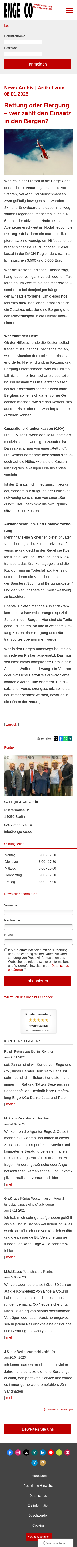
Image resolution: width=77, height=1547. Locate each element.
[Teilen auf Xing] (70, 738)
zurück (11, 724)
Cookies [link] (38, 1525)
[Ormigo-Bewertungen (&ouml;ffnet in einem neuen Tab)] (34, 1463)
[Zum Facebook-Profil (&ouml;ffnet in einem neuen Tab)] (10, 1452)
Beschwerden (39, 1515)
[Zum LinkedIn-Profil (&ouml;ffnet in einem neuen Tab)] (43, 1452)
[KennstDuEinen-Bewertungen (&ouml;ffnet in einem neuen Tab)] (43, 1463)
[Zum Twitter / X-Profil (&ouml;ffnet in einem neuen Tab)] (26, 1452)
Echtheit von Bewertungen (60, 1409)
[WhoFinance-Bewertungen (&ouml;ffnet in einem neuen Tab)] (67, 1452)
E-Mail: (9, 935)
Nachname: (12, 920)
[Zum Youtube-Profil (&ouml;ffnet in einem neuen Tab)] (51, 1452)
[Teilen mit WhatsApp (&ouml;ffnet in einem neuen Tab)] (65, 738)
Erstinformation (38, 1505)
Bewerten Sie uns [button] (38, 1429)
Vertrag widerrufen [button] (38, 1536)
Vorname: (11, 905)
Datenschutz (38, 1495)
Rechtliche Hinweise (38, 1485)
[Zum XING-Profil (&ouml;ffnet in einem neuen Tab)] (34, 1452)
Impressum (39, 1475)
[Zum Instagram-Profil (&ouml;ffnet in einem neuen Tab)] (18, 1452)
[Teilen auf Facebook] (61, 738)
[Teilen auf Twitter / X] (56, 738)
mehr (10, 1104)
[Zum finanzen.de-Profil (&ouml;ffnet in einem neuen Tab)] (59, 1452)
